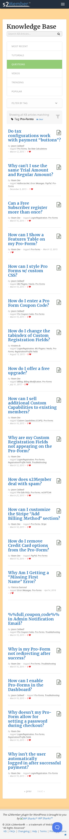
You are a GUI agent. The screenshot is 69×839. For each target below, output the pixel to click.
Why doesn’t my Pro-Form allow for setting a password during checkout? (29, 719)
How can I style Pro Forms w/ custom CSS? (28, 271)
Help (34, 831)
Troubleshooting (39, 462)
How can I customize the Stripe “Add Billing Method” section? (34, 514)
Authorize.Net (23, 183)
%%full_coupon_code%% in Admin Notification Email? (33, 619)
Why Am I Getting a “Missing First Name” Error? (28, 577)
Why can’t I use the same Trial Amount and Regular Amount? (30, 170)
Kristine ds (15, 345)
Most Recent (20, 46)
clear (41, 119)
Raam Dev (15, 180)
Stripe (43, 524)
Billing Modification (32, 381)
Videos (16, 73)
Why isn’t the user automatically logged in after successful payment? (34, 761)
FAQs (12, 831)
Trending (18, 82)
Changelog (23, 831)
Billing (20, 381)
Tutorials (18, 55)
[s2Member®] (16, 4)
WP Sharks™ (44, 818)
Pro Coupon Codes (25, 314)
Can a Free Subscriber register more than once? (27, 208)
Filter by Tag (19, 103)
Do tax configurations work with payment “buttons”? (34, 136)
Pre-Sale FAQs (23, 492)
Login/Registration (39, 217)
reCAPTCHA (46, 492)
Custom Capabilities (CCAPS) (30, 420)
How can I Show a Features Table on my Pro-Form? (26, 239)
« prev (27, 791)
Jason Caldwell (17, 145)
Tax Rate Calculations (37, 148)
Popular (17, 91)
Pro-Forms (22, 148)
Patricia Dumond (19, 587)
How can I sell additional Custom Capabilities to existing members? (32, 405)
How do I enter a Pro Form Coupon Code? (28, 303)
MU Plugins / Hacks (25, 284)
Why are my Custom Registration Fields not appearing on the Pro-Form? (30, 444)
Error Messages (37, 183)
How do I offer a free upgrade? (29, 371)
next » (41, 791)
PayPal (48, 183)
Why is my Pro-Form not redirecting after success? (29, 654)
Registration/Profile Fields (26, 351)
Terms (43, 831)
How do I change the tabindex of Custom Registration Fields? (29, 335)
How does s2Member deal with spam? (29, 481)
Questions (18, 64)
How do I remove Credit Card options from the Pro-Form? (28, 546)
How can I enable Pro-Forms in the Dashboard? (25, 685)
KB (5, 831)
